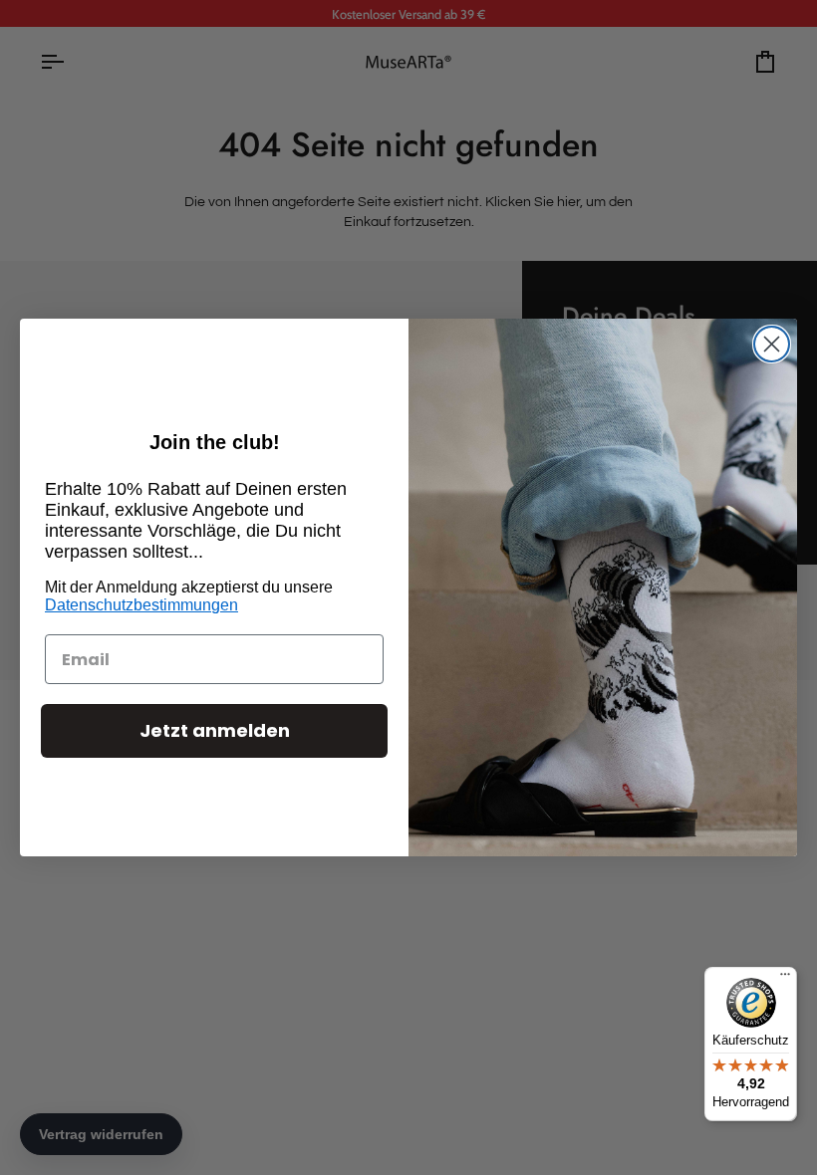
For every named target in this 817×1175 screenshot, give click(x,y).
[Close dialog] (771, 344)
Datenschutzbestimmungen (141, 604)
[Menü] (785, 979)
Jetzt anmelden (214, 730)
